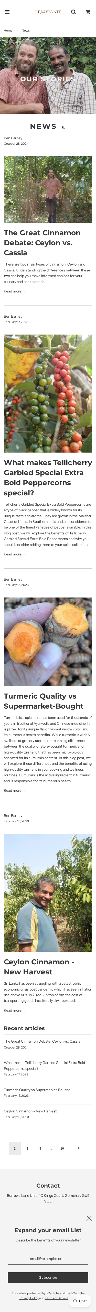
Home (8, 30)
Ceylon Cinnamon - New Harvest (30, 1111)
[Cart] (88, 12)
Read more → (15, 291)
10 (62, 1148)
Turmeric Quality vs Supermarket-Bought (37, 1090)
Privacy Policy (29, 1298)
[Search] (73, 12)
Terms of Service (56, 1298)
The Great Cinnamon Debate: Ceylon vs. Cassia (42, 242)
